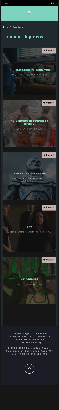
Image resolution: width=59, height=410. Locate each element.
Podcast (42, 334)
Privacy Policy (31, 343)
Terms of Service (31, 340)
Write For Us (22, 337)
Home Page (22, 334)
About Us (44, 337)
